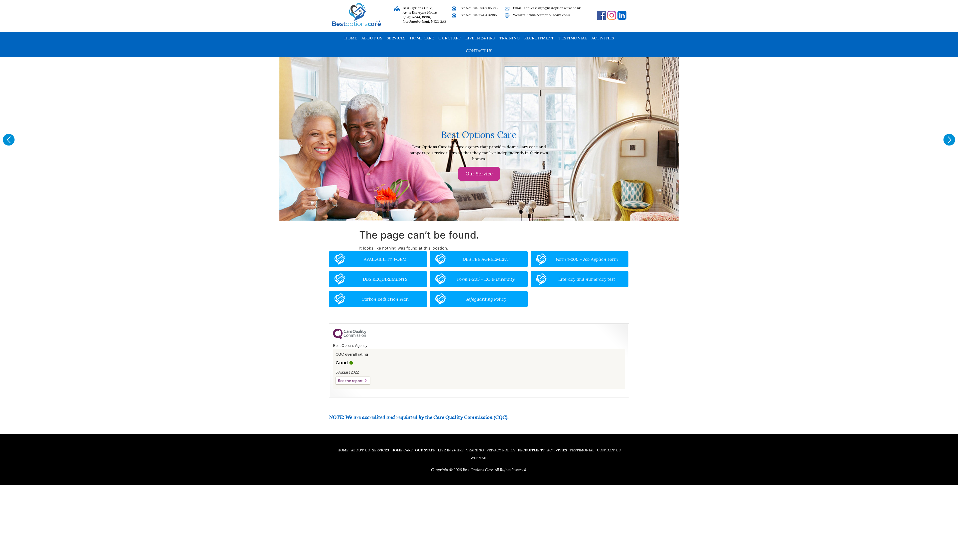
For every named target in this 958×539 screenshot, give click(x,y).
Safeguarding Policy (486, 299)
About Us (371, 37)
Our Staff (449, 37)
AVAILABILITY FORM (385, 259)
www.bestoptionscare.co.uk (548, 15)
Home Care (422, 37)
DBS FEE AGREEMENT (486, 259)
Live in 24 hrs (480, 37)
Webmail (479, 458)
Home (350, 37)
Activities (603, 37)
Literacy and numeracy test (586, 279)
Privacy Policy (500, 450)
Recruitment (539, 37)
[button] (8, 140)
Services (396, 37)
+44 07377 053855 (485, 8)
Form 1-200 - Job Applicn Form (587, 259)
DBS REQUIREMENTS (385, 279)
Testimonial (573, 37)
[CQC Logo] (349, 338)
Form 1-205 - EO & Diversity (486, 279)
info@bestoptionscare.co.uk (559, 8)
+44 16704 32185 (484, 15)
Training (509, 37)
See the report (350, 381)
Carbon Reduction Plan (385, 299)
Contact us (479, 50)
